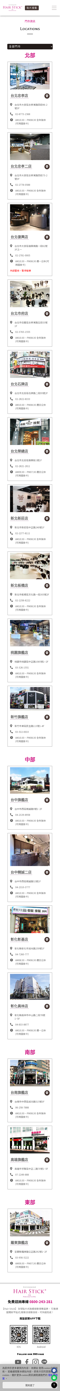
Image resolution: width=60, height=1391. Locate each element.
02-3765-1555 (22, 332)
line (44, 1362)
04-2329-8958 (22, 814)
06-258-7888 (22, 1107)
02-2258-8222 (22, 600)
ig (35, 1362)
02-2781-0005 (22, 255)
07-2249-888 (22, 1174)
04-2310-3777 (22, 887)
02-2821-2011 (22, 466)
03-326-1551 (22, 667)
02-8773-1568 (22, 114)
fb (27, 1362)
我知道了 (30, 1385)
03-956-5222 (22, 1257)
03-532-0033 (22, 732)
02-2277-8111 (22, 533)
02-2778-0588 (22, 184)
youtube (18, 1362)
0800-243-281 (40, 1301)
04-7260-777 (22, 954)
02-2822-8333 (22, 399)
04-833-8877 (22, 1024)
